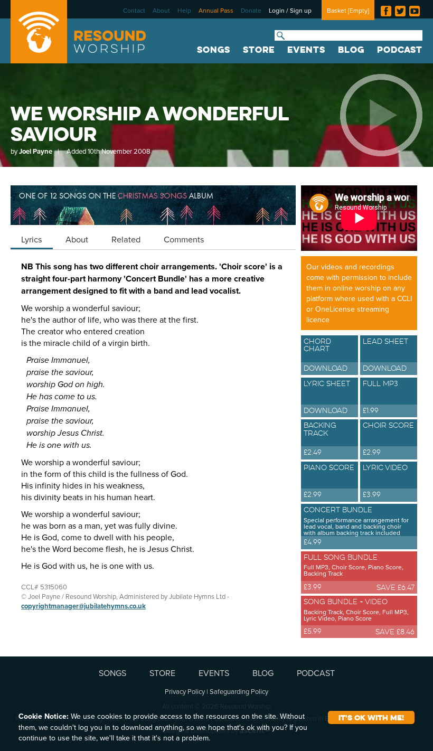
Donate (251, 10)
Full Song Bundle (353, 571)
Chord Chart (325, 355)
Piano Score (329, 481)
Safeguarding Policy (239, 691)
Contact (134, 10)
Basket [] (348, 10)
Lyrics (31, 239)
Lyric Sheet (327, 397)
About (161, 10)
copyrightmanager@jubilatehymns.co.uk (83, 606)
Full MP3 (380, 397)
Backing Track (320, 439)
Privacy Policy (185, 691)
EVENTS (306, 49)
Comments (184, 239)
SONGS (213, 49)
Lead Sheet (385, 355)
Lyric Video (385, 481)
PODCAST (399, 49)
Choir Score (388, 439)
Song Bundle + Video (356, 615)
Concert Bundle (356, 526)
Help (184, 10)
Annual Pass (216, 10)
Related (125, 239)
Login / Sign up (290, 10)
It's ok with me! (371, 717)
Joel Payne (35, 151)
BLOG (351, 49)
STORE (259, 49)
